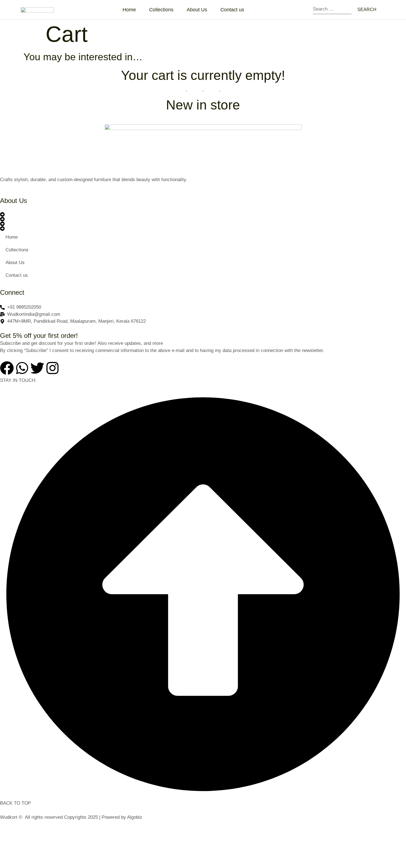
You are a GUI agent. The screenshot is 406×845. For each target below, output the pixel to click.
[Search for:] (332, 10)
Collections (161, 9)
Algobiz (134, 817)
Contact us (232, 9)
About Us (197, 9)
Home (129, 9)
